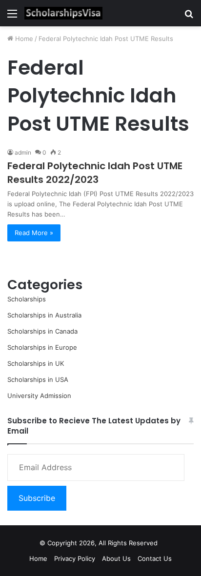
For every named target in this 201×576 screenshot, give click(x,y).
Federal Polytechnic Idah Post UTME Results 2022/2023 (94, 172)
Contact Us (155, 558)
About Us (116, 558)
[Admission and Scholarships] (63, 13)
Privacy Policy (74, 558)
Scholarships (26, 299)
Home (23, 38)
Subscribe (37, 498)
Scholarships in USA (37, 379)
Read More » (34, 233)
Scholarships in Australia (44, 315)
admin (23, 152)
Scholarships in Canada (42, 331)
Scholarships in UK (35, 363)
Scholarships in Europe (42, 347)
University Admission (39, 395)
